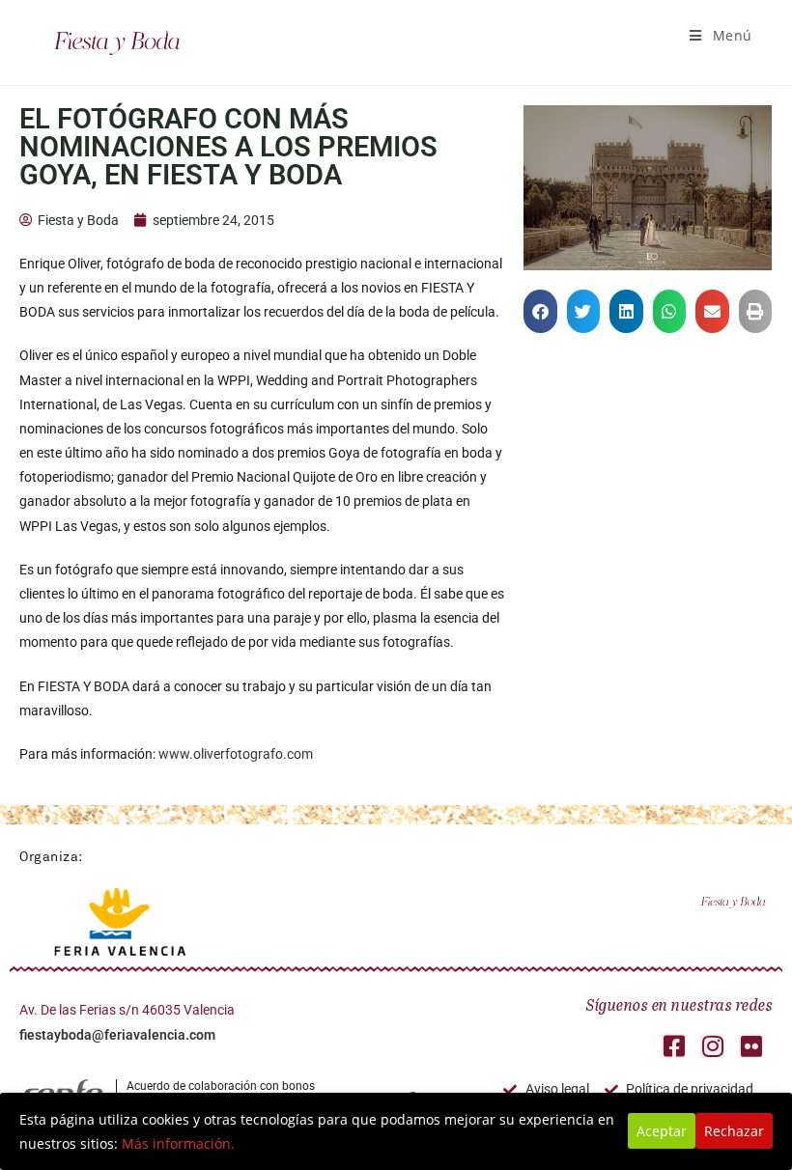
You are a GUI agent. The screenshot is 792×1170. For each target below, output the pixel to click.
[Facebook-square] (674, 1046)
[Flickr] (751, 1046)
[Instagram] (712, 1046)
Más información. (178, 1143)
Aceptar (661, 1131)
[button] (540, 311)
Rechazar (734, 1131)
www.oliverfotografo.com (235, 754)
